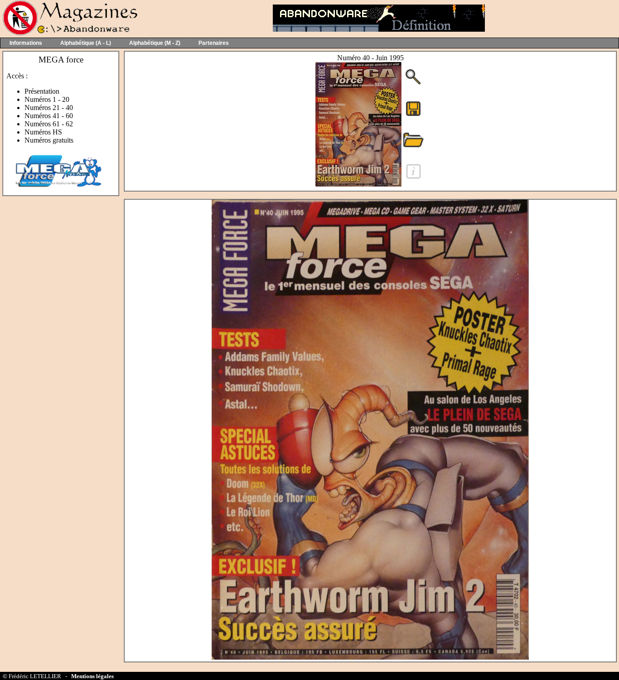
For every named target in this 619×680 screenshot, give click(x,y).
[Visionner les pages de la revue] (358, 184)
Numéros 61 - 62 (48, 124)
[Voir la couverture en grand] (413, 83)
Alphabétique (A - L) (85, 43)
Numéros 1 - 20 (46, 99)
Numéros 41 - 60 (48, 116)
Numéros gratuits (48, 140)
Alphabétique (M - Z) (154, 43)
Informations (26, 43)
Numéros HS (43, 132)
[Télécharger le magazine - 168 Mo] (413, 115)
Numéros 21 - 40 (48, 107)
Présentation (41, 91)
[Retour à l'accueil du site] (69, 33)
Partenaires (213, 43)
